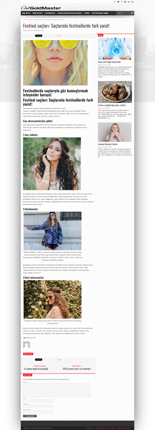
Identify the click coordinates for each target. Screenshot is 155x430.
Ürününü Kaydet (100, 428)
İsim (24, 398)
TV (94, 428)
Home (25, 19)
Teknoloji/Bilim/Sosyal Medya (70, 13)
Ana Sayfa (26, 13)
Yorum (25, 382)
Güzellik (30, 19)
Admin (27, 30)
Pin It (59, 36)
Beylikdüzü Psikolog (67, 428)
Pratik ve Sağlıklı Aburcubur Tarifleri (112, 105)
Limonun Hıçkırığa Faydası (107, 144)
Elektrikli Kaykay (120, 428)
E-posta (26, 404)
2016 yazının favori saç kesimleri (77, 368)
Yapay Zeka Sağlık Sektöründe (109, 62)
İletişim (128, 428)
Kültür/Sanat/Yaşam (100, 13)
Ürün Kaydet (38, 13)
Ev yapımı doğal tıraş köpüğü (36, 368)
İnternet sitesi (27, 410)
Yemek (87, 13)
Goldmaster (50, 13)
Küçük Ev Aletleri (110, 428)
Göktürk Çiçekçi (56, 428)
